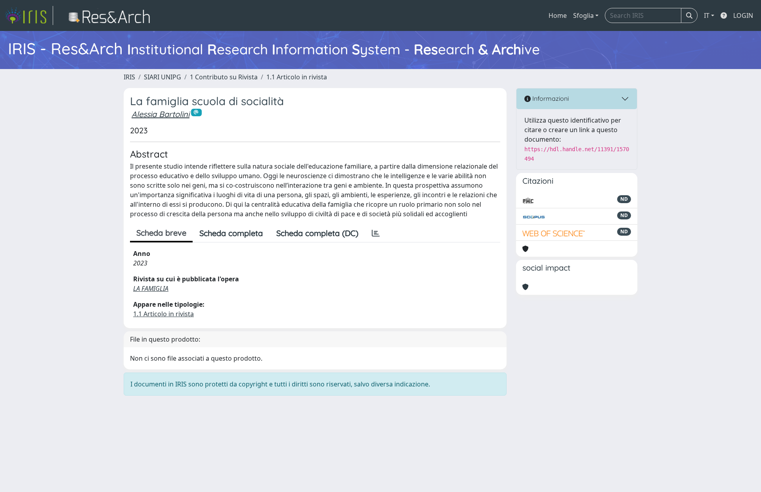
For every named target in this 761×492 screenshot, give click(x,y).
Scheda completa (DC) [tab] (317, 233)
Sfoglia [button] (583, 15)
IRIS (129, 77)
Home (558, 15)
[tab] (375, 233)
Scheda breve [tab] (161, 233)
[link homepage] (29, 15)
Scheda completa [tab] (231, 233)
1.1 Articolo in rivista (296, 77)
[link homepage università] (111, 15)
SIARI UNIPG (162, 77)
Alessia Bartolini (160, 114)
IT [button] (706, 15)
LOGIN (743, 15)
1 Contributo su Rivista (224, 77)
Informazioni (550, 98)
